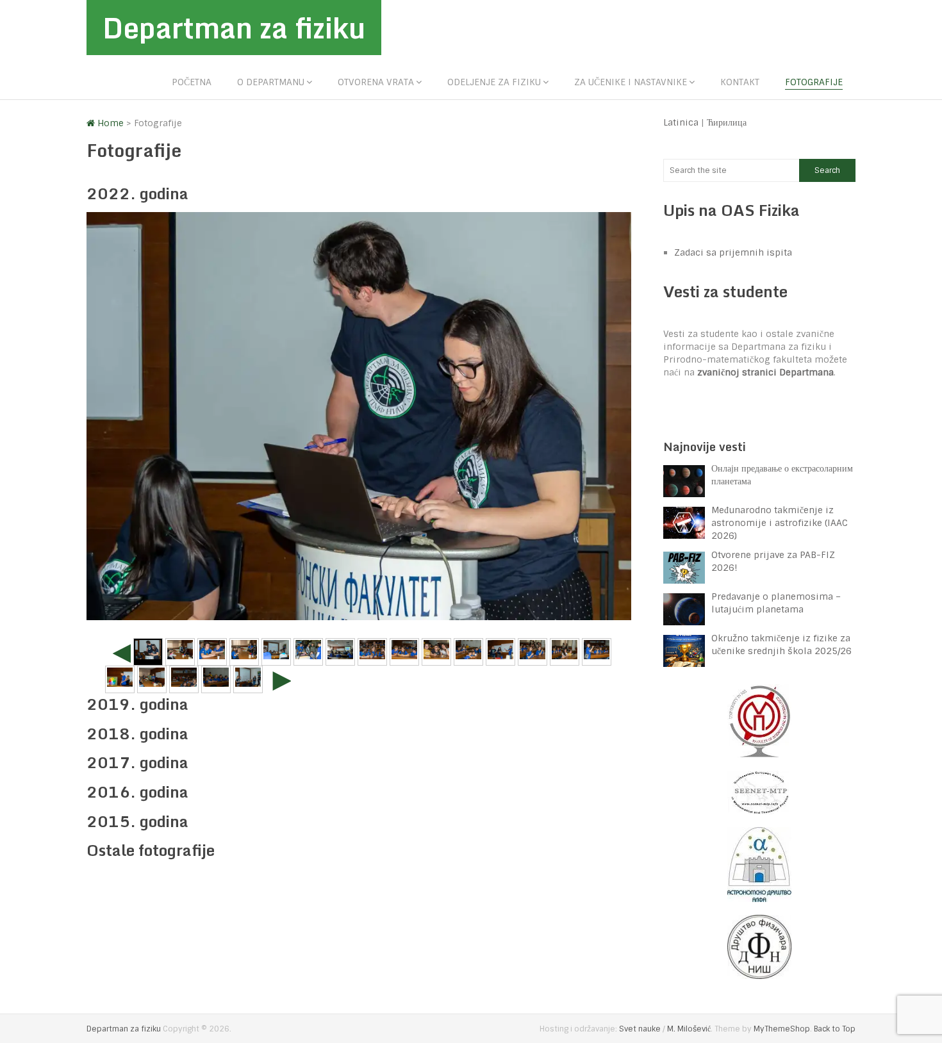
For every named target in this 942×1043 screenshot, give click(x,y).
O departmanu (270, 82)
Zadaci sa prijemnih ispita (733, 252)
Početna (191, 82)
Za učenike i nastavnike (630, 82)
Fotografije (814, 82)
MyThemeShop (782, 1029)
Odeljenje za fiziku (494, 82)
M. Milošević (689, 1029)
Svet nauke (640, 1029)
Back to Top (834, 1029)
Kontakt (739, 82)
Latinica (680, 122)
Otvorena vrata (376, 82)
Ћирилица (727, 122)
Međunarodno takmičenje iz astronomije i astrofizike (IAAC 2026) (779, 522)
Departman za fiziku (234, 27)
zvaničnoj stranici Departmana (765, 372)
